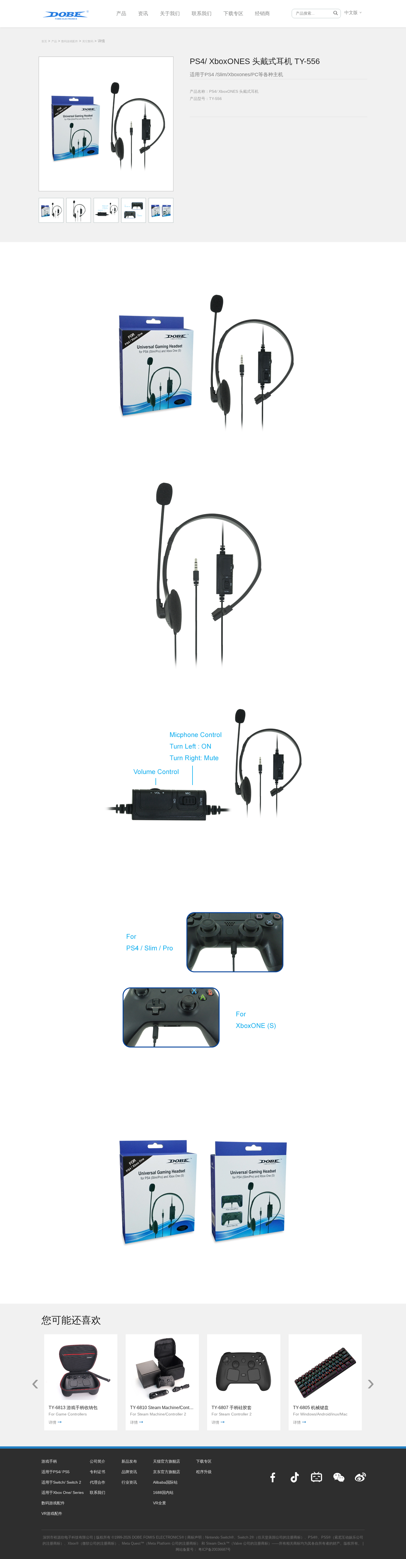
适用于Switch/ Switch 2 (61, 1482)
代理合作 (97, 1482)
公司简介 (97, 1461)
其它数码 (87, 41)
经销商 (262, 13)
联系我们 (202, 13)
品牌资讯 (129, 1472)
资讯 (143, 13)
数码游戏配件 (69, 41)
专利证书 (97, 1472)
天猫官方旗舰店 (166, 1461)
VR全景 (159, 1503)
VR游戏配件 (51, 1513)
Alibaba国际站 (165, 1482)
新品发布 (129, 1461)
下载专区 (233, 13)
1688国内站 (163, 1492)
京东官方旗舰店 (166, 1472)
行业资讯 (129, 1482)
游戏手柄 (49, 1461)
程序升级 (204, 1472)
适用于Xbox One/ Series (62, 1492)
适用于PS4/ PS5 (55, 1472)
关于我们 (170, 13)
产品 (121, 13)
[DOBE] (65, 13)
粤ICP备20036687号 (214, 1549)
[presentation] (35, 1382)
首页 (44, 41)
